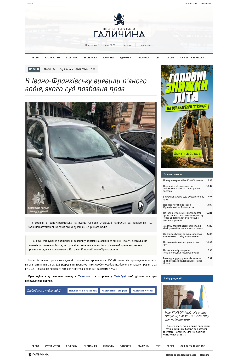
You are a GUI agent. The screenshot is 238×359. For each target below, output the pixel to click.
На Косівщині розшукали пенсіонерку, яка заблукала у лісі (181, 251)
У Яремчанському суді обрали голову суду (183, 198)
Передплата (146, 45)
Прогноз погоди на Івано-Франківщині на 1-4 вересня (178, 206)
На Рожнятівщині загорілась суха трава (181, 243)
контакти (206, 3)
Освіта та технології (193, 57)
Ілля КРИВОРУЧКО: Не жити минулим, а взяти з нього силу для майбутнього (187, 316)
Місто (35, 57)
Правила (204, 354)
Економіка (90, 57)
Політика (72, 57)
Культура (108, 57)
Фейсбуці (120, 276)
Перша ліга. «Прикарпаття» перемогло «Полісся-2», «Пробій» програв (181, 188)
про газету (191, 3)
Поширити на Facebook (83, 290)
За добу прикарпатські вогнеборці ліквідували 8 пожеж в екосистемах (183, 227)
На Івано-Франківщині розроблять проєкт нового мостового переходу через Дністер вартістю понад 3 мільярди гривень (183, 216)
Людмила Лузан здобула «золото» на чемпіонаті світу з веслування (182, 235)
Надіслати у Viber (142, 290)
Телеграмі (84, 276)
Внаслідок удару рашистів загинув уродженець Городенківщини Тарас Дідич (182, 261)
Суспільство (52, 57)
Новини (34, 69)
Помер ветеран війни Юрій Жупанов (183, 180)
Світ (158, 57)
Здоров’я (125, 57)
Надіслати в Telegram (115, 290)
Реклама (127, 45)
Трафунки (143, 57)
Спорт (170, 57)
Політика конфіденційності (181, 354)
